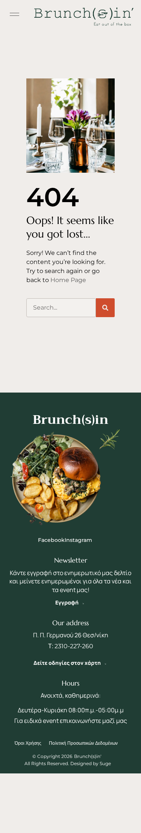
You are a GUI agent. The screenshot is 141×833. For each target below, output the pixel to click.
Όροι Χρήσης (28, 743)
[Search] (105, 307)
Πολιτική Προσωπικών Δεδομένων (83, 743)
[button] (15, 15)
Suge (105, 763)
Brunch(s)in (70, 419)
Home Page (68, 280)
